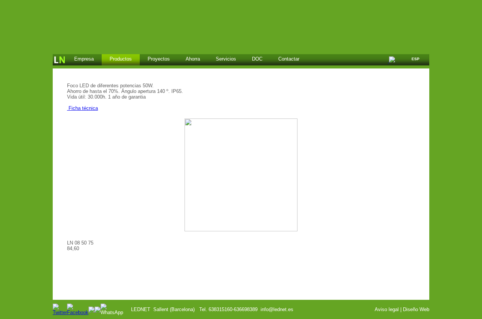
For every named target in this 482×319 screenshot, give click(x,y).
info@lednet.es (277, 309)
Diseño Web (416, 309)
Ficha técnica (82, 108)
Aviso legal (387, 309)
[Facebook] (77, 312)
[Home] (59, 59)
